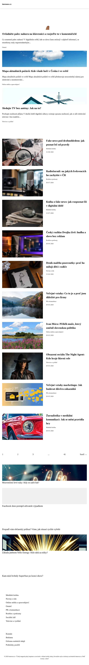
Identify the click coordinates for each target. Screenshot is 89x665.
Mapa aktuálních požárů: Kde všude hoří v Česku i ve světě (35, 71)
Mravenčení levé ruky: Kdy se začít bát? (20, 482)
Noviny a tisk (50, 271)
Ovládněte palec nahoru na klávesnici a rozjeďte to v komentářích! (39, 33)
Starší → (83, 454)
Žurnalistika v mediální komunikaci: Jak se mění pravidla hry (65, 419)
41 (65, 454)
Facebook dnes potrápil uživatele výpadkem (22, 506)
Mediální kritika (51, 148)
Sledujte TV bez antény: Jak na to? (21, 108)
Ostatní (4, 47)
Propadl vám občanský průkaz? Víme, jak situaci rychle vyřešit (31, 529)
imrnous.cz (6, 4)
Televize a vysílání (7, 121)
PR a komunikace (51, 301)
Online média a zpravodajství (10, 84)
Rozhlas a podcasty (52, 179)
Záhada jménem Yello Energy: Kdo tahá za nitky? (25, 552)
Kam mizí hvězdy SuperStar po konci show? (22, 576)
